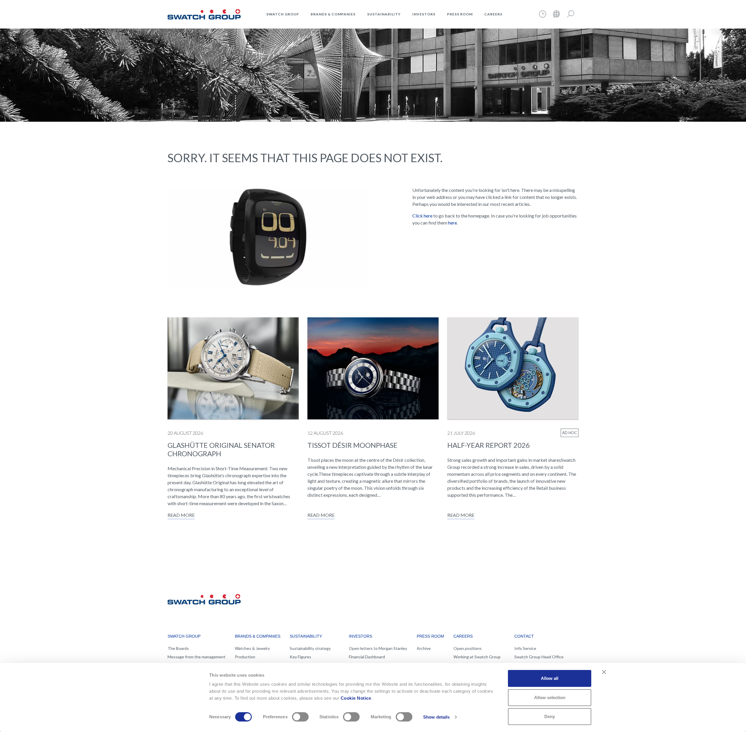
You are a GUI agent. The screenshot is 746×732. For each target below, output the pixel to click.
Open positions (467, 648)
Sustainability (384, 14)
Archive (424, 648)
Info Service (525, 648)
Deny (549, 716)
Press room (460, 14)
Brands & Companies (333, 14)
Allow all (549, 678)
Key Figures (300, 656)
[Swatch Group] (204, 13)
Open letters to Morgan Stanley (378, 648)
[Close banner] (604, 672)
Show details (436, 717)
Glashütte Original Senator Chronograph (221, 449)
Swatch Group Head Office (539, 656)
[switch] (300, 717)
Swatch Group (282, 14)
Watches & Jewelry (252, 648)
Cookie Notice (356, 698)
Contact (524, 636)
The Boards (178, 648)
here (452, 222)
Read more (181, 515)
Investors (423, 14)
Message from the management (197, 656)
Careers (493, 14)
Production (245, 656)
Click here (422, 215)
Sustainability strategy (310, 648)
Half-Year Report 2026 (488, 445)
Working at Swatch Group (477, 656)
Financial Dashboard (367, 656)
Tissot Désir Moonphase (352, 445)
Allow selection (549, 697)
